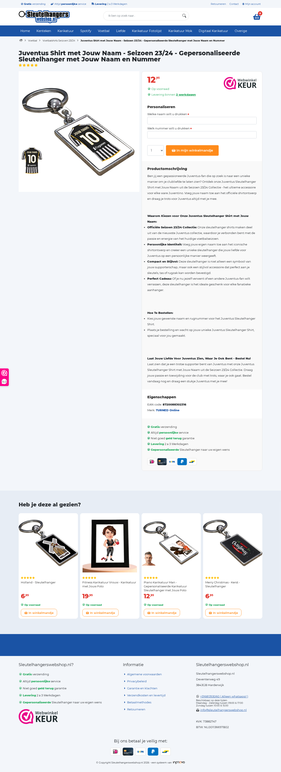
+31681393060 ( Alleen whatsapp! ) (224, 696)
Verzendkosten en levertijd (146, 695)
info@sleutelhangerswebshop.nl (223, 710)
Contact (234, 3)
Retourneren (218, 3)
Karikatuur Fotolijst (147, 31)
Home (25, 31)
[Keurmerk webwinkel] (38, 716)
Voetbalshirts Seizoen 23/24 (59, 40)
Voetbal (104, 31)
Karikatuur (66, 31)
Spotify (85, 31)
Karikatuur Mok (180, 31)
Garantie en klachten (141, 688)
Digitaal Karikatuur (213, 31)
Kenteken (43, 31)
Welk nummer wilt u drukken (168, 128)
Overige (241, 31)
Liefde (120, 31)
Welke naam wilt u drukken (167, 114)
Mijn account (253, 3)
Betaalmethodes (138, 702)
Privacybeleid (136, 681)
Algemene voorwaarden (144, 674)
